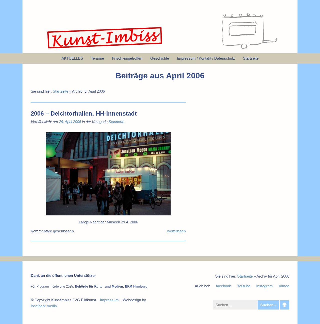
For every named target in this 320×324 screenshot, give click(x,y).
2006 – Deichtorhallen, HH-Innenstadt (84, 113)
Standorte (116, 122)
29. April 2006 (70, 122)
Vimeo (284, 286)
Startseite (60, 91)
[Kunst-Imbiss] (105, 48)
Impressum (109, 300)
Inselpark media (44, 306)
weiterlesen (176, 231)
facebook (223, 286)
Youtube (243, 286)
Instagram (264, 286)
